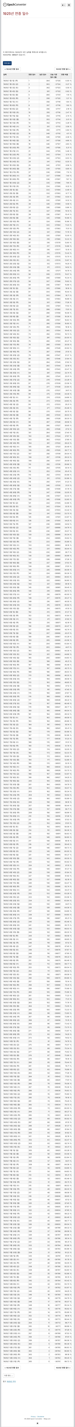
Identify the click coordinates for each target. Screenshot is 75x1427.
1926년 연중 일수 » (63, 69)
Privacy (33, 1416)
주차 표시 (7, 63)
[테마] (63, 5)
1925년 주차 (11, 1381)
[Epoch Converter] (15, 5)
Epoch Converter (36, 1419)
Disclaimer (40, 1416)
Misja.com (47, 1419)
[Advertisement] (37, 32)
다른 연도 (7, 1376)
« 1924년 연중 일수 (12, 69)
